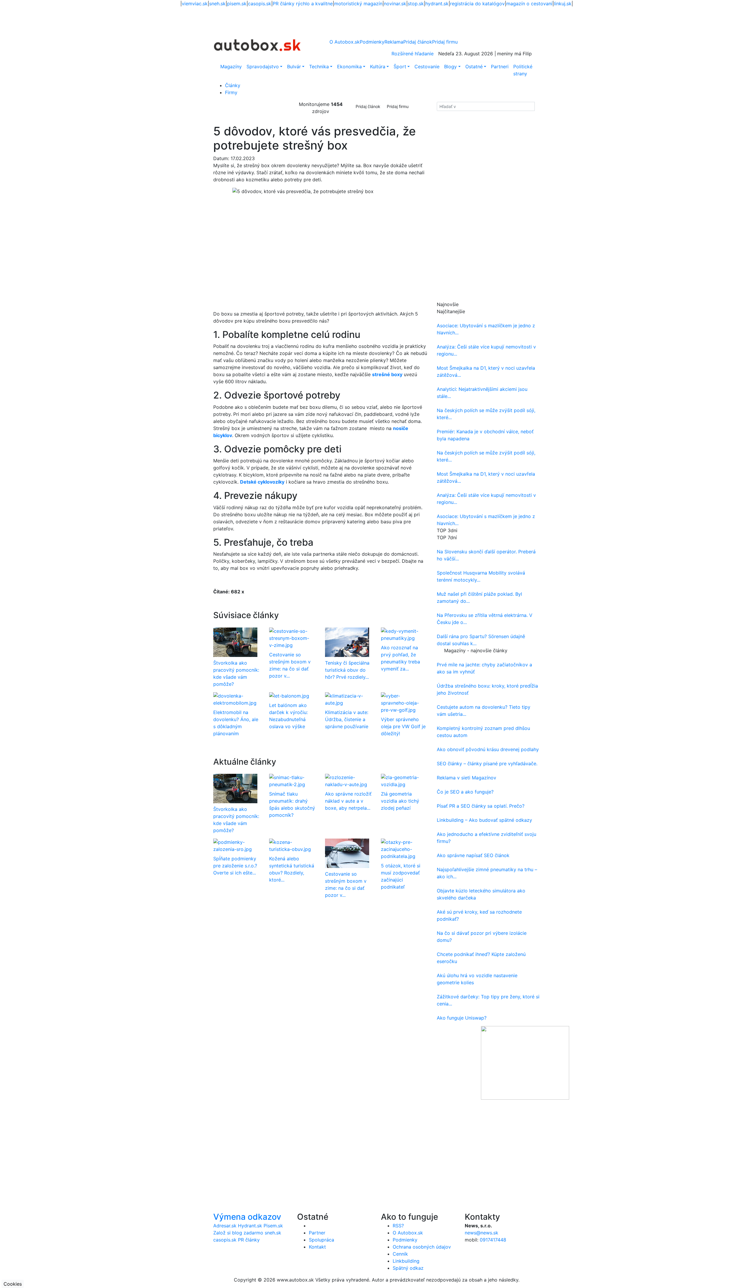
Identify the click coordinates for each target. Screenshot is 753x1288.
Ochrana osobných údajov (422, 1247)
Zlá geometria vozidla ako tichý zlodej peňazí (400, 801)
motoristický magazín (358, 3)
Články (232, 85)
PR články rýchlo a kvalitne (303, 3)
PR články (249, 1240)
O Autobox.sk (344, 42)
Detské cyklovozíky (262, 482)
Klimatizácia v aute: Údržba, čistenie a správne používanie (346, 719)
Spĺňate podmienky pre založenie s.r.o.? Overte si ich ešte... (235, 866)
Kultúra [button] (377, 66)
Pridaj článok (368, 106)
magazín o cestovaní (529, 3)
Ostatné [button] (474, 66)
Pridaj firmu (398, 106)
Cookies (13, 1284)
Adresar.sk (224, 1226)
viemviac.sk (195, 3)
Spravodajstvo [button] (262, 66)
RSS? (398, 1226)
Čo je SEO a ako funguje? (465, 792)
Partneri (500, 66)
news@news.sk (481, 1233)
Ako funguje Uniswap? (462, 1018)
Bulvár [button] (294, 66)
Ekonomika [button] (349, 66)
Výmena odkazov (247, 1217)
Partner (317, 1233)
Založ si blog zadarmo (238, 1233)
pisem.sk (236, 3)
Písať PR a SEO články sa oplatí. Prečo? (480, 806)
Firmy (231, 92)
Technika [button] (319, 66)
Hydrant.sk (250, 1226)
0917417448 (493, 1240)
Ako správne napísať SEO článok (473, 855)
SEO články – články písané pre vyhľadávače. (487, 763)
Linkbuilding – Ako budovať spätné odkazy (484, 820)
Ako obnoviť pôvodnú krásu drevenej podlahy (488, 749)
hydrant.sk (437, 3)
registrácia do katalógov (477, 3)
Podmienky (372, 42)
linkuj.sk (563, 3)
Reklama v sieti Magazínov (466, 778)
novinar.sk (395, 3)
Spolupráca (321, 1240)
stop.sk (416, 3)
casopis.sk (259, 3)
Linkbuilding (406, 1261)
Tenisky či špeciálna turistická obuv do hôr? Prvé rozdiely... (347, 670)
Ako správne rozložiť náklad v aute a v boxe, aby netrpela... (348, 801)
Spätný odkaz (408, 1268)
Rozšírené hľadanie (413, 54)
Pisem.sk (273, 1226)
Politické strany (522, 70)
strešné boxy (387, 374)
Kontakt (317, 1247)
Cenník (400, 1254)
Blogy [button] (450, 66)
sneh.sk (217, 3)
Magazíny (231, 66)
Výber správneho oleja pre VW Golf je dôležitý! (403, 726)
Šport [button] (400, 66)
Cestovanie (426, 66)
